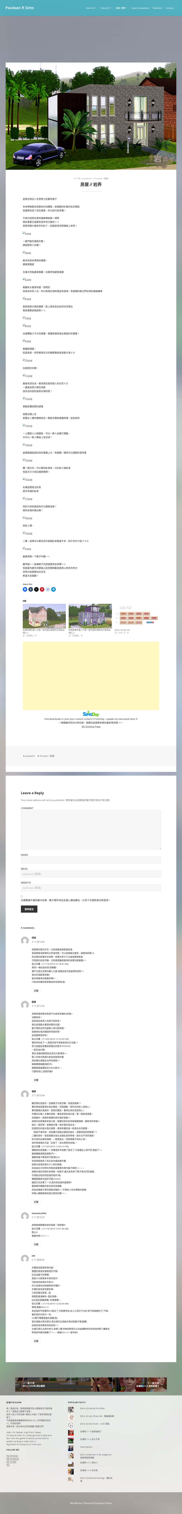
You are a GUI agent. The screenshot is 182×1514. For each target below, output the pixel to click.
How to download (140, 8)
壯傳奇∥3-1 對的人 (89, 1462)
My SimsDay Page (91, 726)
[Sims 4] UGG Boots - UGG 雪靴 (94, 1423)
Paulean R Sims (19, 7)
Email (24, 868)
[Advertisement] (91, 37)
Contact (170, 8)
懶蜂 (34, 1091)
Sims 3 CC (105, 8)
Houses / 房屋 (101, 178)
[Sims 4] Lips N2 (122, 629)
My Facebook (12, 1458)
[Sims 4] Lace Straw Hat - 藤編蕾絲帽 (97, 1416)
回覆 (36, 990)
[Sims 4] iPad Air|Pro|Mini (92, 1408)
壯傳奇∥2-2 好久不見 (90, 1439)
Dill (33, 1255)
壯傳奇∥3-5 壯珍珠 (89, 1470)
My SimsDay (12, 1455)
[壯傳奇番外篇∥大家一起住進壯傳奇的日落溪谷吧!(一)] (44, 616)
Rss (8, 1464)
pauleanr (87, 178)
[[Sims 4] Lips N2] (136, 616)
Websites (157, 8)
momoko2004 (39, 1213)
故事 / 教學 (120, 8)
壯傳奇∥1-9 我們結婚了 (91, 1431)
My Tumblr (11, 1461)
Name (24, 854)
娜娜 (34, 1001)
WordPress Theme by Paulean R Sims (91, 1503)
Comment (27, 808)
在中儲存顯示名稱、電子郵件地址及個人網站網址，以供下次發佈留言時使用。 (66, 900)
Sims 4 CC (90, 8)
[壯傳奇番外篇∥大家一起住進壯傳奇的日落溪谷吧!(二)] (90, 616)
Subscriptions (86, 1446)
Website (26, 882)
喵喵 (34, 937)
